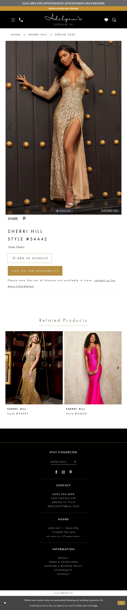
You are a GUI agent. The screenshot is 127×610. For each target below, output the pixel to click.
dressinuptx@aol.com (63, 506)
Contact (63, 574)
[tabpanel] (63, 128)
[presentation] (34, 367)
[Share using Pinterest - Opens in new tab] (24, 219)
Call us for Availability (35, 271)
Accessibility (63, 570)
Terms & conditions (63, 562)
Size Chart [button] (17, 246)
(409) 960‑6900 (64, 494)
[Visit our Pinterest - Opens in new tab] (70, 472)
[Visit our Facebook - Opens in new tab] (56, 472)
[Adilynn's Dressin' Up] (63, 19)
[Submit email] (75, 461)
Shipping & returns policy (64, 566)
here (95, 605)
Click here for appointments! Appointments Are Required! (63, 3)
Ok (122, 602)
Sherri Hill (37, 34)
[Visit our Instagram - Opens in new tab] (63, 472)
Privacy (63, 558)
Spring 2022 (65, 34)
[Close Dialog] (5, 603)
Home (16, 34)
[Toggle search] (114, 19)
